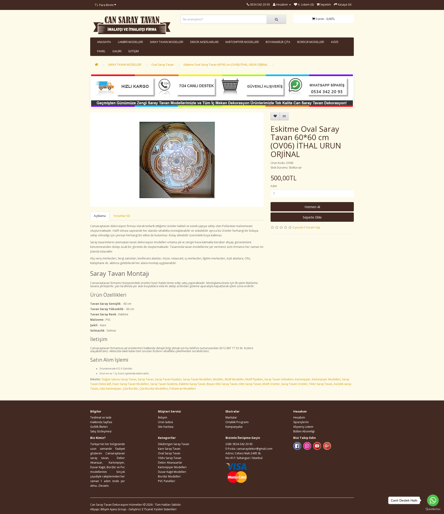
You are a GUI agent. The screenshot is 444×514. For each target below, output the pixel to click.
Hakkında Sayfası (101, 422)
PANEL (101, 51)
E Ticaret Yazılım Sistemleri (159, 509)
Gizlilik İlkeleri (99, 427)
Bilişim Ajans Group (113, 509)
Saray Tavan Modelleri (197, 379)
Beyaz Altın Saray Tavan (222, 384)
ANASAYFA (104, 42)
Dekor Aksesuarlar (170, 463)
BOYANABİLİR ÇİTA (278, 42)
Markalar (231, 417)
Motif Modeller (234, 379)
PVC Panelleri (166, 481)
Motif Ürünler (271, 384)
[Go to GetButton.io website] (433, 509)
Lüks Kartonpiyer (110, 389)
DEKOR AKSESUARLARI (204, 42)
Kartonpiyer (303, 379)
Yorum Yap (313, 227)
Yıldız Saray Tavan (320, 384)
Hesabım (299, 417)
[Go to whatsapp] (433, 500)
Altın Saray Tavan (250, 384)
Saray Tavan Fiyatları (168, 379)
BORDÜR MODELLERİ (310, 42)
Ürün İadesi (165, 422)
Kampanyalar (234, 427)
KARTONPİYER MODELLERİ (242, 42)
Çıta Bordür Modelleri (153, 389)
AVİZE (334, 42)
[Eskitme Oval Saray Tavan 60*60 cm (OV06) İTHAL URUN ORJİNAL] (177, 159)
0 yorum (298, 227)
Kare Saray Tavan (169, 449)
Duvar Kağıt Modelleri (172, 472)
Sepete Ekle (312, 217)
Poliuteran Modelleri (182, 389)
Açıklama (100, 216)
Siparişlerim (301, 422)
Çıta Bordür (130, 389)
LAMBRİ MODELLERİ (130, 42)
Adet (274, 186)
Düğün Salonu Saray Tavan (119, 379)
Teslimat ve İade (100, 417)
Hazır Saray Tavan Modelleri (130, 384)
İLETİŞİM (133, 51)
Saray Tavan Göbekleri (279, 379)
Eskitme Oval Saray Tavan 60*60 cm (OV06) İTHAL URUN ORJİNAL (226, 65)
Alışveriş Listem (303, 427)
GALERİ (116, 51)
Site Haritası (165, 427)
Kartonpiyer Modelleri (326, 379)
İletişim (162, 417)
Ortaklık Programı (237, 422)
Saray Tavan (146, 379)
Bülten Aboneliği (304, 431)
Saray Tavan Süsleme (164, 384)
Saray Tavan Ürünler (294, 384)
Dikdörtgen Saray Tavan (173, 444)
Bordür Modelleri (169, 476)
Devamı (104, 486)
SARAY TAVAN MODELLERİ (166, 42)
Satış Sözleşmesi (100, 431)
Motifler (218, 379)
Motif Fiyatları (254, 379)
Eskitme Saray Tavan (192, 384)
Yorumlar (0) (122, 216)
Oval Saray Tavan (162, 65)
